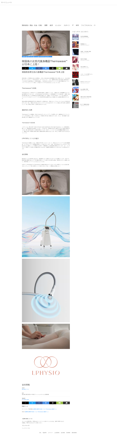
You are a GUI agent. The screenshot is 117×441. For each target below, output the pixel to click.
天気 (40, 432)
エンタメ (58, 25)
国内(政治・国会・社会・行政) (32, 25)
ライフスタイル (86, 25)
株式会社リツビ (25, 389)
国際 (45, 25)
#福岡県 (24, 56)
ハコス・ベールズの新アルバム (86, 74)
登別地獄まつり (83, 43)
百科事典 (68, 432)
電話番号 (45, 432)
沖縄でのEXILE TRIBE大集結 (85, 96)
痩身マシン (54, 409)
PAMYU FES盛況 (83, 59)
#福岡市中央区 (30, 56)
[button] (24, 25)
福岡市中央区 (39, 409)
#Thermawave (42, 56)
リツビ (44, 409)
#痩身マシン (49, 56)
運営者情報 (74, 432)
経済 (51, 25)
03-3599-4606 (25, 399)
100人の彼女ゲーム (84, 66)
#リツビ (35, 56)
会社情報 (63, 432)
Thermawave (49, 409)
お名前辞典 (56, 432)
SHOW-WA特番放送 (84, 36)
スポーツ (67, 25)
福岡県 (34, 409)
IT (72, 25)
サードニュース (6, 2)
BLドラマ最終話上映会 (84, 104)
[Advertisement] (58, 15)
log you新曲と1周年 (84, 89)
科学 (77, 25)
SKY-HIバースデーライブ (85, 81)
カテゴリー (50, 432)
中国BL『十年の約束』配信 (85, 51)
